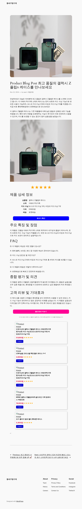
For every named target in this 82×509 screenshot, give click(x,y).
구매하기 (19, 341)
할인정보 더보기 (41, 311)
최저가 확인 (41, 218)
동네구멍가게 (12, 3)
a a (25, 92)
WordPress (19, 501)
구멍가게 (30, 92)
